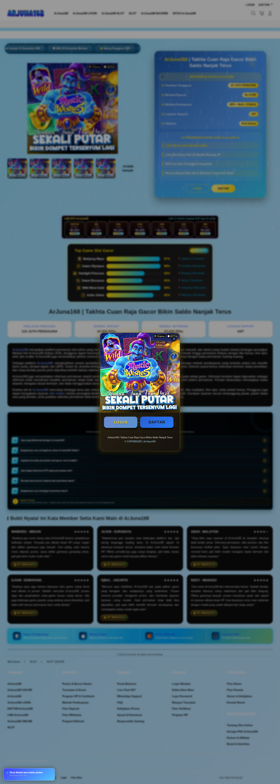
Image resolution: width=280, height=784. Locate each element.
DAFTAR (157, 422)
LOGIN (121, 422)
